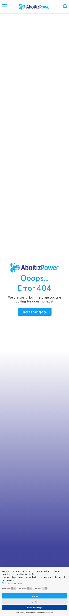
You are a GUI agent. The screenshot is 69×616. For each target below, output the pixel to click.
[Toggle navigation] (4, 6)
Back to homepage (34, 312)
